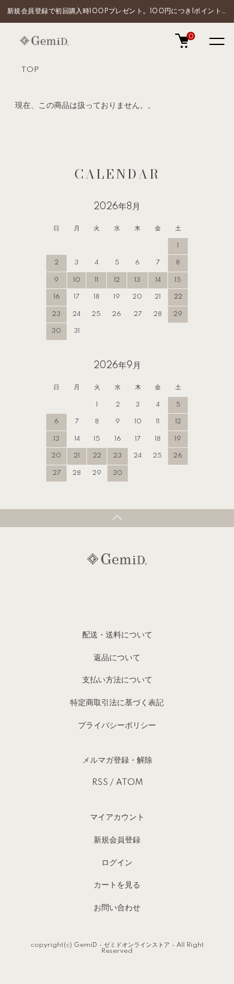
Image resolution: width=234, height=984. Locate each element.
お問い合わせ (117, 908)
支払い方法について (117, 680)
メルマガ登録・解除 (117, 760)
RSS (100, 782)
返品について (117, 658)
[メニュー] (216, 41)
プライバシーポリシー (117, 725)
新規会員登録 (117, 840)
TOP (30, 70)
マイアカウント (117, 817)
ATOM (129, 782)
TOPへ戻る (117, 518)
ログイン (117, 863)
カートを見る (117, 885)
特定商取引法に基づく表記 (117, 703)
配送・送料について (117, 635)
